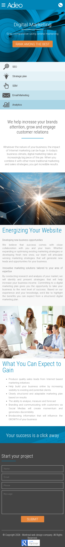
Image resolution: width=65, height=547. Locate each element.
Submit (32, 519)
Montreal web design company (37, 534)
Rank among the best (33, 44)
